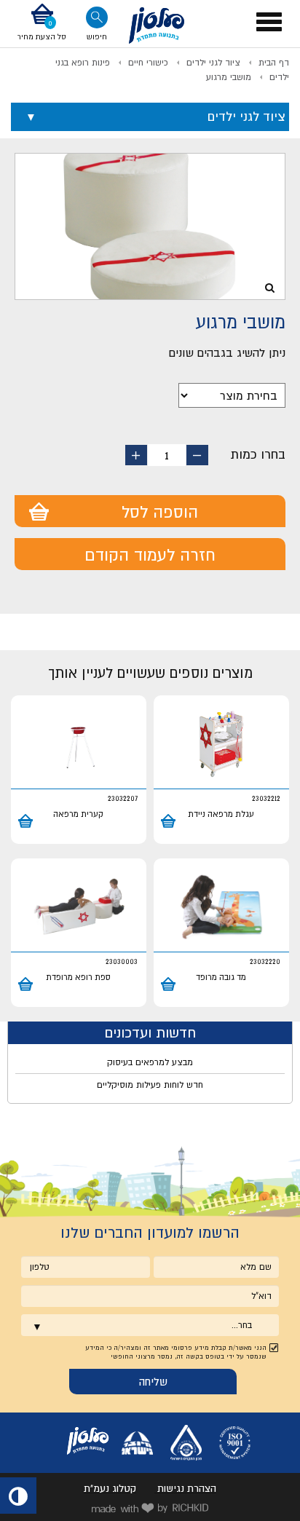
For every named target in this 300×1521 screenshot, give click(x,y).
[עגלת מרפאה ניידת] (221, 744)
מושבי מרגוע (228, 77)
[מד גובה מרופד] (221, 907)
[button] (41, 23)
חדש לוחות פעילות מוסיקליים (150, 1085)
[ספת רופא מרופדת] (78, 907)
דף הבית (273, 63)
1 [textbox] (167, 455)
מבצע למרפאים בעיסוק (150, 1062)
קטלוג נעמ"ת (110, 1488)
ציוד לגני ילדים (213, 63)
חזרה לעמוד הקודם (150, 554)
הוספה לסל (160, 511)
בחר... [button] (242, 1325)
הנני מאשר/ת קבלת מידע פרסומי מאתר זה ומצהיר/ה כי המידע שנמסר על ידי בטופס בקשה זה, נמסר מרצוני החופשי (176, 1352)
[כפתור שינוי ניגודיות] (18, 1495)
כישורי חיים (148, 63)
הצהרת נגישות (186, 1488)
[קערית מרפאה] (78, 744)
